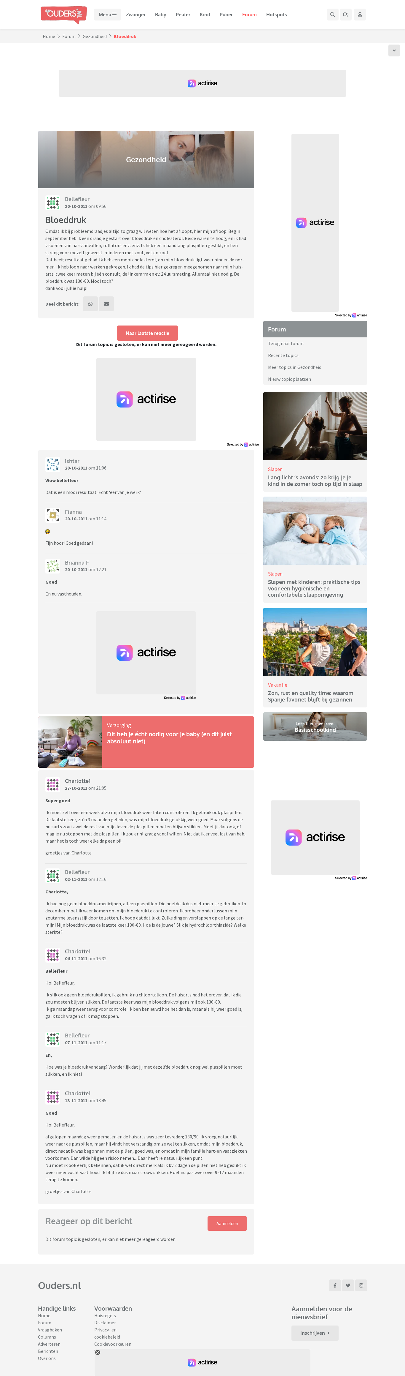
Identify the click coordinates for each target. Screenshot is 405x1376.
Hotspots (276, 15)
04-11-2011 (76, 958)
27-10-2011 (76, 788)
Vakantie (277, 684)
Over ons (47, 1358)
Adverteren (49, 1344)
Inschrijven (312, 1333)
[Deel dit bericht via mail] (106, 303)
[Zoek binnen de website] (333, 14)
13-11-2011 (76, 1100)
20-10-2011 (76, 206)
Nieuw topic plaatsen (289, 379)
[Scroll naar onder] (394, 50)
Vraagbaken (50, 1330)
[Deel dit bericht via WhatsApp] (90, 303)
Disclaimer (105, 1323)
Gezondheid (95, 36)
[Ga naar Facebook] (335, 1285)
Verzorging (119, 725)
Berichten (48, 1351)
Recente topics (283, 355)
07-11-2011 (76, 1042)
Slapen (275, 469)
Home (49, 36)
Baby (160, 15)
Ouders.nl (59, 1285)
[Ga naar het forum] (346, 14)
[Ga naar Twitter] (348, 1285)
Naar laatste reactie (147, 333)
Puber (226, 15)
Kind (205, 15)
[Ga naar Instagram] (361, 1285)
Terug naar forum (286, 343)
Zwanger (136, 15)
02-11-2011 (76, 879)
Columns (47, 1337)
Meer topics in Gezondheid (294, 367)
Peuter (183, 15)
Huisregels (105, 1315)
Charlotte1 (77, 781)
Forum (249, 15)
